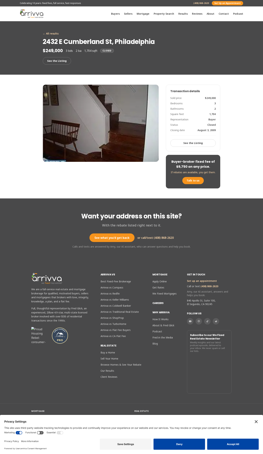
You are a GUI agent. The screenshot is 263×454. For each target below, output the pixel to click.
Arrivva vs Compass (112, 287)
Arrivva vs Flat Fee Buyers (116, 330)
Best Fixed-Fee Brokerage (116, 281)
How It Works (160, 319)
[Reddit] (216, 321)
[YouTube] (190, 321)
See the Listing (57, 61)
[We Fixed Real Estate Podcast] (199, 321)
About (210, 13)
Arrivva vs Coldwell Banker (116, 305)
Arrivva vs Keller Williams (115, 299)
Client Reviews (109, 376)
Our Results (107, 370)
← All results (51, 33)
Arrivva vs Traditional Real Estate (120, 311)
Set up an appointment (202, 281)
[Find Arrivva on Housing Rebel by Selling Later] (39, 335)
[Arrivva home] (31, 14)
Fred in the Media (162, 337)
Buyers (115, 13)
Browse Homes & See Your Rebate (121, 364)
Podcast (238, 13)
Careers (158, 303)
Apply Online (159, 281)
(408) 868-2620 (201, 3)
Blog (155, 343)
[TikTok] (207, 321)
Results (183, 13)
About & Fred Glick (163, 325)
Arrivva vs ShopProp (112, 318)
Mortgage (143, 13)
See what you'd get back (112, 238)
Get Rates (158, 287)
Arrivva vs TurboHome (113, 324)
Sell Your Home (109, 358)
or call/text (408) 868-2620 (155, 238)
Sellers (128, 13)
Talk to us (193, 180)
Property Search (164, 13)
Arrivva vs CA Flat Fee (113, 336)
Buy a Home (108, 352)
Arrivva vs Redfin (110, 293)
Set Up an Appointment (227, 3)
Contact (224, 13)
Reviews (197, 13)
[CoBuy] (60, 335)
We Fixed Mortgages (164, 293)
